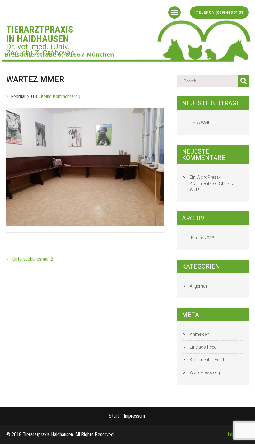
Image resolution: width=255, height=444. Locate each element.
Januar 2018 (202, 237)
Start (114, 416)
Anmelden (199, 334)
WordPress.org (205, 372)
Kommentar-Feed (207, 359)
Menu (174, 12)
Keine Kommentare (59, 96)
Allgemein (199, 286)
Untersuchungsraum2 (29, 259)
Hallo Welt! (200, 122)
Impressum (134, 416)
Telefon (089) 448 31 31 (219, 12)
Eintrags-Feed (203, 347)
